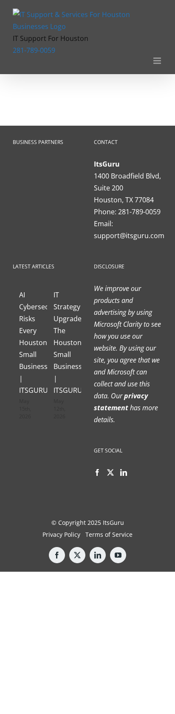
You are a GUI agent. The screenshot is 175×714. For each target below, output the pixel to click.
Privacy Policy (61, 534)
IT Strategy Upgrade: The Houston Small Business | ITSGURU (68, 342)
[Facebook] (97, 472)
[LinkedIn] (123, 472)
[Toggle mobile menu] (157, 60)
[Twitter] (110, 472)
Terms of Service (109, 534)
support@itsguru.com (129, 235)
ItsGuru (113, 522)
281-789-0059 (34, 50)
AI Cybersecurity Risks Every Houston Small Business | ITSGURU (41, 342)
